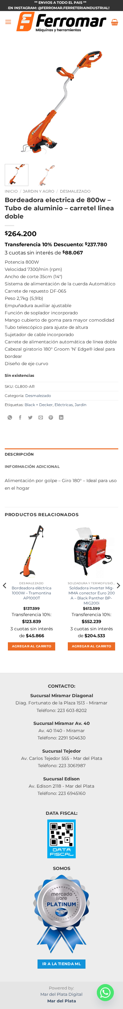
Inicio (11, 191)
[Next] (108, 102)
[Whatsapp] (105, 992)
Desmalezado (75, 191)
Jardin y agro (38, 191)
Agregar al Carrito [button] (31, 646)
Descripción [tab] (19, 454)
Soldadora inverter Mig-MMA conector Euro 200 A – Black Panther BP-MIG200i (91, 595)
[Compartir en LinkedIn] (61, 418)
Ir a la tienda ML (61, 964)
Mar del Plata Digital (61, 994)
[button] (8, 22)
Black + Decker (39, 405)
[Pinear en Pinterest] (51, 418)
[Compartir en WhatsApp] (10, 418)
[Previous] (14, 102)
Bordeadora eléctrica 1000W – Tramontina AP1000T (31, 593)
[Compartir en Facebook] (20, 418)
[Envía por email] (40, 418)
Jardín (80, 405)
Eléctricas (64, 405)
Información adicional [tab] (32, 466)
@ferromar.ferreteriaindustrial (67, 8)
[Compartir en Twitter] (30, 418)
